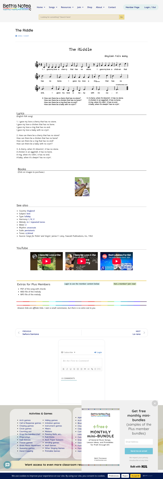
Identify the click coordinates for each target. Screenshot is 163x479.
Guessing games (27, 448)
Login (99, 352)
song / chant (23, 36)
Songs (52, 7)
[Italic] (67, 369)
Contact (112, 7)
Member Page (132, 7)
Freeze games (25, 442)
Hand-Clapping (26, 451)
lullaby (27, 216)
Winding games (52, 442)
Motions (48, 431)
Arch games (25, 420)
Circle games (25, 428)
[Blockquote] (85, 369)
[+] (99, 369)
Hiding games (51, 420)
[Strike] (74, 369)
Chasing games (26, 426)
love (28, 213)
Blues (80, 423)
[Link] (92, 369)
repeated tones (38, 222)
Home (40, 7)
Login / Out (150, 7)
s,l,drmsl (29, 233)
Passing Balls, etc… (53, 434)
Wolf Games (50, 445)
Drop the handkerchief (29, 434)
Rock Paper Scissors (54, 440)
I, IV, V (31, 219)
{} (95, 369)
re (28, 222)
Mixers (48, 428)
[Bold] (63, 369)
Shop (89, 7)
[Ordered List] (78, 369)
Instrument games (53, 426)
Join (79, 7)
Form (80, 448)
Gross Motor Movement (30, 445)
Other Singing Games (54, 448)
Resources (66, 7)
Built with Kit (138, 466)
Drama (81, 440)
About (99, 7)
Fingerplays (24, 437)
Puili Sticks (49, 437)
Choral (81, 426)
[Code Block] (88, 369)
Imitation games (52, 423)
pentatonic (30, 230)
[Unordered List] (81, 369)
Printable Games (52, 451)
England (31, 210)
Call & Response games (30, 423)
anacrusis (31, 227)
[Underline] (70, 369)
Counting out (25, 431)
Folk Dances (25, 440)
